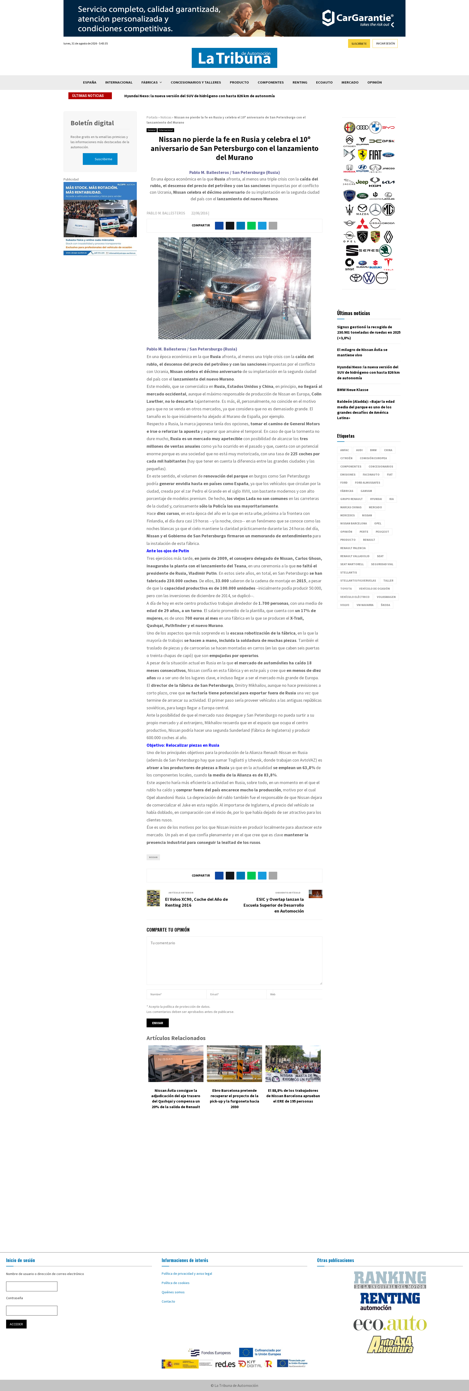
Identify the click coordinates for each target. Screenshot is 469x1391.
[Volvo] (382, 283)
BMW (373, 450)
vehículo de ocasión (374, 588)
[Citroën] (349, 146)
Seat (380, 556)
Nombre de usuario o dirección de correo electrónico (45, 1274)
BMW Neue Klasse (352, 389)
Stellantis (348, 572)
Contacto (168, 1301)
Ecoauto (324, 82)
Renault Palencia (353, 548)
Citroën (346, 458)
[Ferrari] (362, 160)
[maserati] (349, 214)
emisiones (347, 474)
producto (348, 540)
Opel (377, 523)
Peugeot (382, 531)
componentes (350, 466)
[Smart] (349, 269)
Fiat (390, 474)
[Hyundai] (362, 173)
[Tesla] (388, 269)
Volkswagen (386, 597)
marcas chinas (351, 507)
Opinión (374, 82)
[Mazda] (362, 214)
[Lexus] (388, 201)
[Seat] (352, 255)
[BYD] (388, 132)
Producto (239, 82)
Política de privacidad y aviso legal (187, 1273)
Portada (152, 117)
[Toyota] (356, 283)
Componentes (271, 82)
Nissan (153, 857)
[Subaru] (362, 269)
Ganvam (366, 491)
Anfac (344, 450)
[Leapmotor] (375, 201)
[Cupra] (362, 146)
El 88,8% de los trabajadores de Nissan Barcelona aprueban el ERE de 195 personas (293, 1096)
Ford (344, 482)
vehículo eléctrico (355, 597)
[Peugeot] (362, 242)
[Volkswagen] (369, 283)
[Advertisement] (234, 1184)
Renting (300, 82)
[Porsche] (375, 242)
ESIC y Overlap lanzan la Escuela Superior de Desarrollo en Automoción (274, 905)
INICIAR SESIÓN (385, 43)
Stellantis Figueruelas (358, 580)
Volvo (344, 605)
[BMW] (375, 132)
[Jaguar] (349, 187)
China (388, 450)
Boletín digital (92, 122)
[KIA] (388, 187)
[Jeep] (362, 187)
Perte (364, 531)
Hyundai (376, 499)
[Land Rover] (362, 201)
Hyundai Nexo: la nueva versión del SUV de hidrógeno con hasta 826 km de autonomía (202, 95)
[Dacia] (375, 146)
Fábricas (149, 82)
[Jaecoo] (388, 173)
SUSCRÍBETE (359, 43)
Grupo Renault (351, 499)
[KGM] (375, 187)
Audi (359, 450)
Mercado (350, 82)
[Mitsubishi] (362, 228)
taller (388, 580)
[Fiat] (375, 160)
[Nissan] (375, 228)
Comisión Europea (373, 458)
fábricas (346, 491)
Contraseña (14, 1298)
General (152, 130)
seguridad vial (382, 564)
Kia (391, 499)
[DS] (349, 160)
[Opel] (349, 242)
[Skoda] (385, 255)
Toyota (346, 588)
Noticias (165, 117)
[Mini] (349, 228)
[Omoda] (388, 228)
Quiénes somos (173, 1292)
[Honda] (349, 173)
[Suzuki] (375, 269)
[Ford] (388, 160)
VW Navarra (365, 605)
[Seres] (369, 255)
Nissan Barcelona (353, 523)
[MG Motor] (388, 214)
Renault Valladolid (355, 556)
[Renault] (388, 242)
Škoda (385, 605)
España (89, 82)
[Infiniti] (375, 173)
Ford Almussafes (367, 482)
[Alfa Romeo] (349, 132)
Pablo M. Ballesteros (166, 213)
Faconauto (371, 474)
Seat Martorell (352, 564)
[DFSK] (388, 146)
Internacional (119, 82)
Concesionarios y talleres (196, 82)
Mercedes (347, 515)
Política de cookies (176, 1283)
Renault (369, 540)
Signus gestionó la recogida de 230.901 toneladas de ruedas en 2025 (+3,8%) (369, 332)
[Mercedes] (375, 214)
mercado (375, 507)
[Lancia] (349, 201)
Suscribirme (103, 159)
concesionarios (381, 466)
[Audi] (362, 132)
